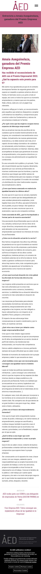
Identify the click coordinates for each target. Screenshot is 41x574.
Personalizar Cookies (20, 570)
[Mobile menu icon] (36, 6)
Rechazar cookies (26, 566)
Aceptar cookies (14, 566)
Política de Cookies (30, 562)
